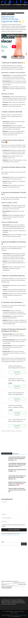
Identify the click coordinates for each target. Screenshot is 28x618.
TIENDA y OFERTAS (9, 611)
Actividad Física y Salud (11, 12)
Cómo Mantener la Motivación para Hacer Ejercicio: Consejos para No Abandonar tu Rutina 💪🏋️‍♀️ (17, 465)
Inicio (2, 10)
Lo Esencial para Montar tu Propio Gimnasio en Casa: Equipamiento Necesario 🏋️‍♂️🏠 (16, 458)
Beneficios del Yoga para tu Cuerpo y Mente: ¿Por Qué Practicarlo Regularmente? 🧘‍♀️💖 (17, 483)
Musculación (4, 14)
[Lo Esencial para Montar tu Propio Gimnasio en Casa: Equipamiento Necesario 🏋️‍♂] (4, 458)
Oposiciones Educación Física (19, 611)
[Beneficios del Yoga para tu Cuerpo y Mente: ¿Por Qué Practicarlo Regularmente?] (4, 483)
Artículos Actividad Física (20, 12)
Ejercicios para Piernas (10, 14)
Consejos (12, 612)
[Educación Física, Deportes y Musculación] (14, 3)
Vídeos (16, 612)
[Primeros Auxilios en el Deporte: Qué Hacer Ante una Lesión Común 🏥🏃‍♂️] (4, 490)
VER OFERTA (17, 372)
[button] (2, 8)
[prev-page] (2, 495)
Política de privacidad (22, 615)
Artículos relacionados (6, 453)
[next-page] (4, 495)
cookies (9, 616)
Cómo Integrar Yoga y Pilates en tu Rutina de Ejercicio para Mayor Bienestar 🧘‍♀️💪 (17, 477)
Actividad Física (7, 10)
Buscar (2, 541)
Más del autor (16, 453)
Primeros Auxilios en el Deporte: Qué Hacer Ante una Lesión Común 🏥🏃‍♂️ (17, 490)
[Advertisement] (11, 443)
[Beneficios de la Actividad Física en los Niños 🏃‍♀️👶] (4, 471)
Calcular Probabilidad (6, 587)
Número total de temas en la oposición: (9, 581)
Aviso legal (15, 615)
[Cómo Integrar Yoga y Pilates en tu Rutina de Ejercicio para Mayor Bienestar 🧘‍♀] (4, 477)
